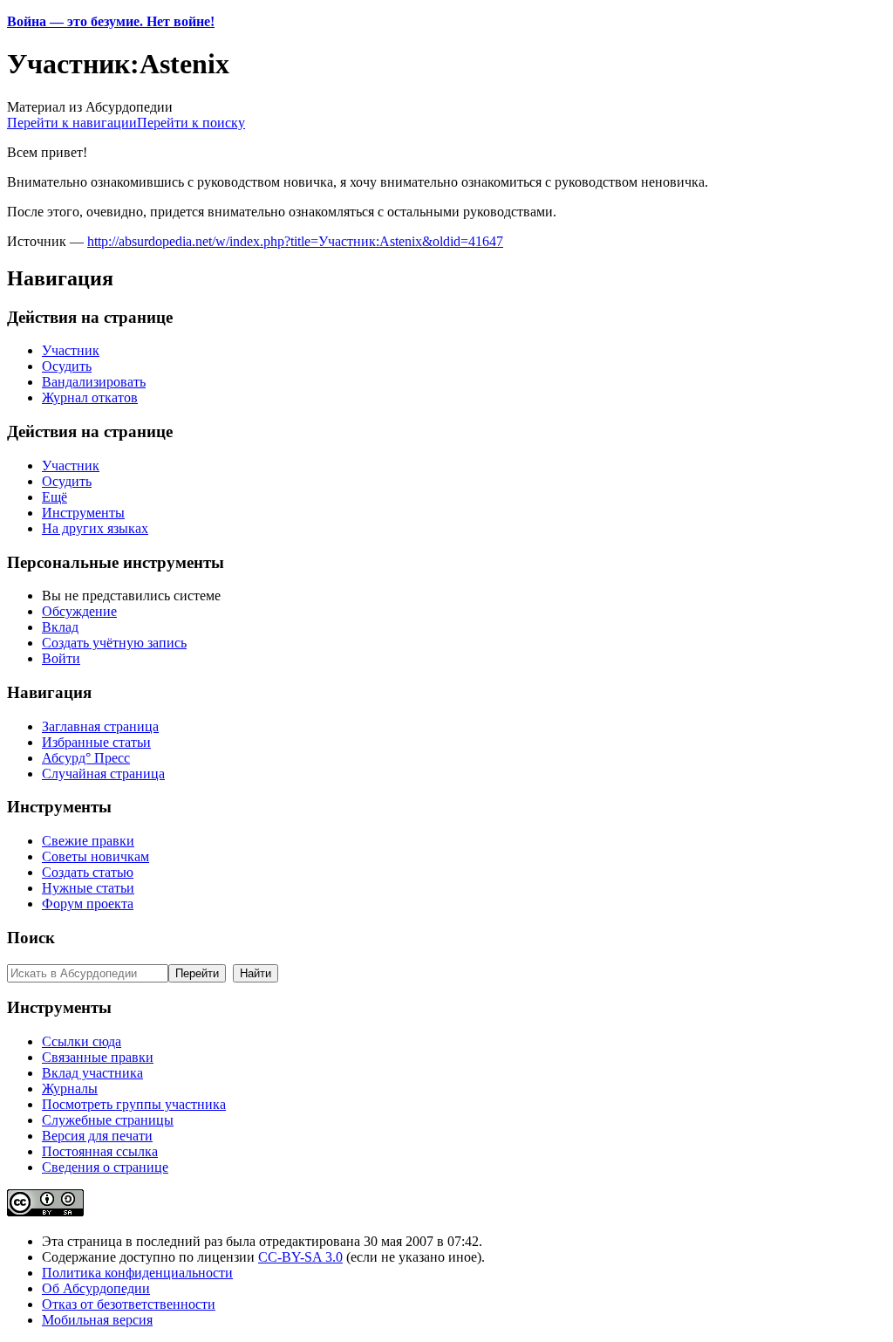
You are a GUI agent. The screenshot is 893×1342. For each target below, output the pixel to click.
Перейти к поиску (191, 122)
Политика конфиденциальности (137, 1272)
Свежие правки (88, 840)
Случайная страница (103, 773)
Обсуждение (79, 611)
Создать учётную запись (114, 642)
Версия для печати (97, 1135)
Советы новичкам (95, 856)
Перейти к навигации (72, 122)
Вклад (60, 627)
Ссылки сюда (81, 1041)
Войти (61, 658)
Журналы (70, 1088)
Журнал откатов (90, 397)
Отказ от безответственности (128, 1304)
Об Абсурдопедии (96, 1288)
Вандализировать (94, 381)
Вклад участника (92, 1072)
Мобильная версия (97, 1319)
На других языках (95, 528)
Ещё (54, 497)
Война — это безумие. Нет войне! (111, 21)
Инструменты (83, 512)
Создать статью (87, 872)
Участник (70, 350)
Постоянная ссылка (100, 1151)
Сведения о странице (105, 1167)
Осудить (67, 366)
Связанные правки (97, 1057)
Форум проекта (87, 903)
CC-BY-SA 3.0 (300, 1257)
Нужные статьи (88, 887)
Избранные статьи (96, 742)
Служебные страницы (108, 1120)
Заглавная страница (100, 726)
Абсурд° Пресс (86, 757)
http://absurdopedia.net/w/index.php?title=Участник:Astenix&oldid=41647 (295, 241)
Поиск (31, 937)
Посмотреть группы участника (134, 1104)
